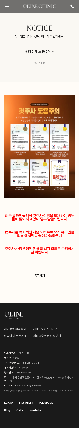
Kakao (8, 402)
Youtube (35, 410)
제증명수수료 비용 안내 (47, 336)
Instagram (26, 402)
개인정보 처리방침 (15, 329)
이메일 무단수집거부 (45, 329)
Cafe (19, 410)
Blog (7, 410)
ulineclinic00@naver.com (28, 385)
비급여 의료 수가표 (15, 336)
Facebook (46, 402)
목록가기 (39, 275)
